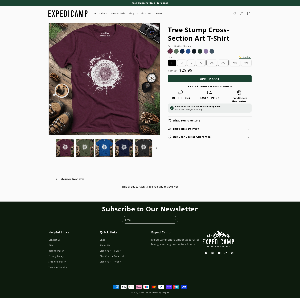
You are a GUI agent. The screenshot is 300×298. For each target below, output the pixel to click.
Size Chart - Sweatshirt (113, 256)
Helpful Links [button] (58, 232)
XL (201, 62)
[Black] (194, 51)
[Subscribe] (174, 220)
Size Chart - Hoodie (111, 261)
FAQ (50, 245)
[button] (133, 13)
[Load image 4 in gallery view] (124, 148)
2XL (211, 62)
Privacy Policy (56, 256)
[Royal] (188, 51)
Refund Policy (56, 250)
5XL (248, 63)
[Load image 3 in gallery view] (104, 148)
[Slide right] (156, 147)
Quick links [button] (108, 232)
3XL (223, 62)
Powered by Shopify (159, 292)
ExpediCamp (144, 292)
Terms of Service (57, 267)
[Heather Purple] (206, 51)
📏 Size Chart (245, 57)
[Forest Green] (200, 51)
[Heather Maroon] (170, 51)
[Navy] (182, 51)
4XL (236, 63)
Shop (102, 239)
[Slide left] (51, 147)
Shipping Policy (57, 261)
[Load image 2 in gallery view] (85, 148)
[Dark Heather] (212, 51)
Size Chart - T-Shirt (110, 250)
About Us (105, 245)
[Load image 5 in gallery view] (143, 148)
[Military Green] (176, 51)
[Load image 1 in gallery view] (65, 148)
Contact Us (54, 239)
